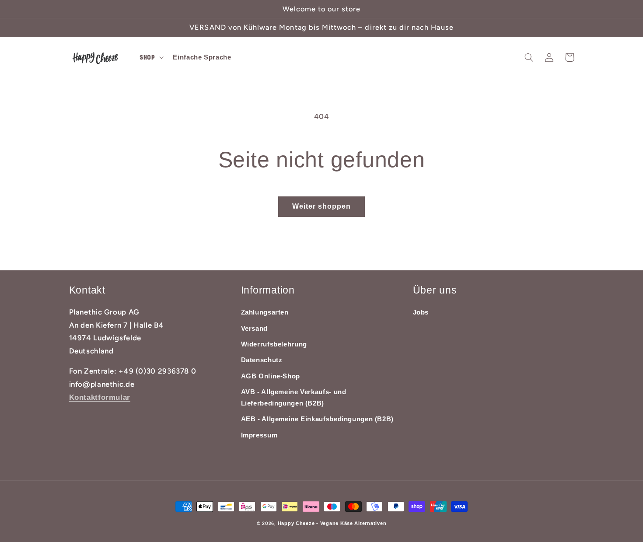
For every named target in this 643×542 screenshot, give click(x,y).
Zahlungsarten (265, 312)
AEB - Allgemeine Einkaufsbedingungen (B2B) (317, 419)
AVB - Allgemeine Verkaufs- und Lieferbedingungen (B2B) (293, 397)
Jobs (421, 312)
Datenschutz (262, 360)
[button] (150, 57)
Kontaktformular (99, 397)
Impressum (259, 435)
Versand (254, 328)
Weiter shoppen (321, 206)
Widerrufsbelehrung (274, 344)
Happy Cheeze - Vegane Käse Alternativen (332, 523)
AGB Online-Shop (270, 376)
